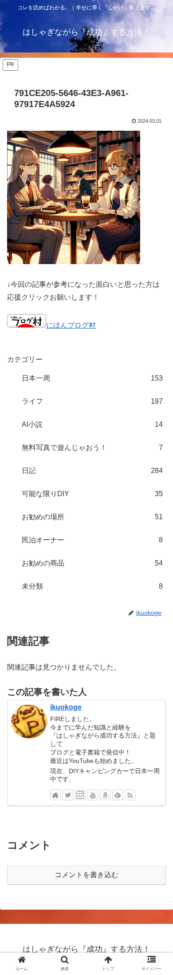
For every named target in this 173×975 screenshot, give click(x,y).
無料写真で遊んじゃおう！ (92, 447)
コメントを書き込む (86, 875)
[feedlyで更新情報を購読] (117, 795)
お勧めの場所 (92, 517)
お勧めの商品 (92, 563)
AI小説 (92, 424)
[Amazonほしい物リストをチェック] (105, 795)
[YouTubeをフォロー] (92, 795)
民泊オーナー (92, 540)
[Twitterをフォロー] (68, 795)
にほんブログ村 (71, 325)
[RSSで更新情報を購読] (130, 795)
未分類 (92, 586)
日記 (92, 470)
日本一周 (92, 378)
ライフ (92, 401)
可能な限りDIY (92, 494)
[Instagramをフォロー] (80, 795)
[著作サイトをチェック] (55, 795)
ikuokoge (66, 707)
